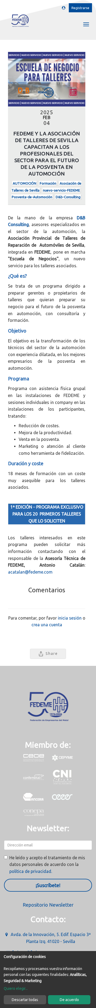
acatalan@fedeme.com (30, 572)
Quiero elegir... (16, 988)
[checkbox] (5, 857)
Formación (48, 183)
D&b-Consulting (68, 197)
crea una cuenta (46, 624)
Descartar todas (25, 1000)
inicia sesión (70, 618)
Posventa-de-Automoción (32, 197)
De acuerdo (69, 1000)
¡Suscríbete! (48, 885)
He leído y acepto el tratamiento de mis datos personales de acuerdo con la (47, 864)
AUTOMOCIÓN (24, 183)
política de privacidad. (30, 871)
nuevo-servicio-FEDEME (61, 190)
